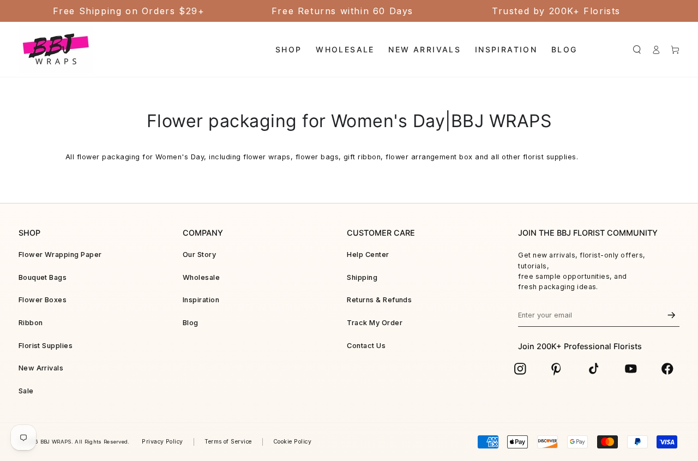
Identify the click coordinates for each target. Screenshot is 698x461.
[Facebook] (667, 369)
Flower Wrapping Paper (60, 254)
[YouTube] (631, 369)
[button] (636, 49)
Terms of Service (228, 441)
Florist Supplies (46, 346)
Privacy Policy (162, 441)
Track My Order (374, 323)
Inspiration (201, 300)
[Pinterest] (557, 369)
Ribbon (31, 323)
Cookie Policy (292, 441)
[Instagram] (520, 369)
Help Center (368, 254)
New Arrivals (41, 368)
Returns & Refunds (379, 300)
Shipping (362, 277)
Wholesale (201, 277)
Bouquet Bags (43, 277)
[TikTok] (594, 369)
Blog (190, 323)
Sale (26, 391)
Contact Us (366, 346)
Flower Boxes (43, 300)
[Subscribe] (671, 315)
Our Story (199, 254)
